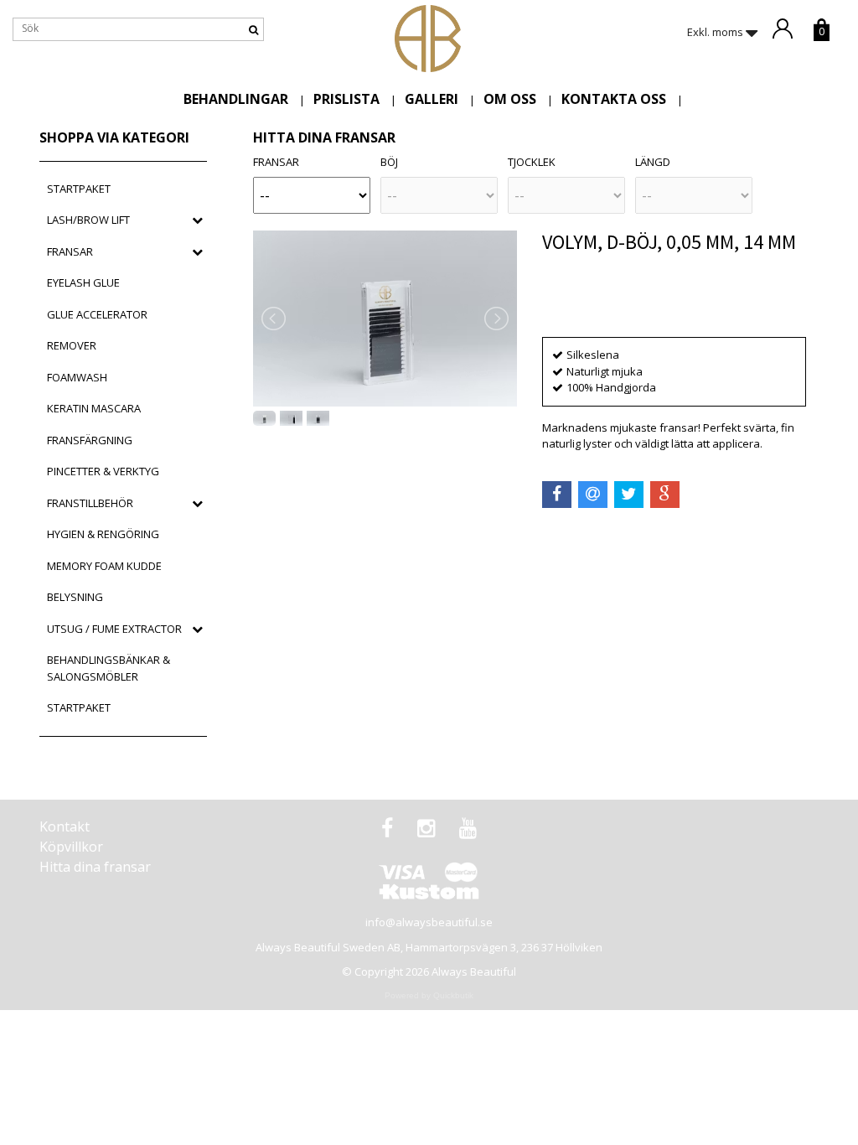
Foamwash (77, 377)
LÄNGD (652, 161)
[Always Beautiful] (428, 36)
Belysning (75, 596)
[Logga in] (789, 29)
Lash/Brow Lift (88, 219)
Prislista (346, 99)
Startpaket (79, 188)
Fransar (70, 251)
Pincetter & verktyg (103, 471)
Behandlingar (235, 99)
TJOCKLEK (532, 161)
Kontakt (64, 826)
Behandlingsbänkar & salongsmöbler (108, 668)
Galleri (431, 99)
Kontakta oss (613, 99)
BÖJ (389, 161)
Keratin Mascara (94, 408)
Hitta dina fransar (95, 866)
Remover (71, 345)
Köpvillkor (71, 846)
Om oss (509, 99)
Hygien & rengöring (103, 533)
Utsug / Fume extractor (114, 628)
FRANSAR (276, 161)
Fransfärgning (89, 440)
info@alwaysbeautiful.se (429, 922)
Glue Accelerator (97, 314)
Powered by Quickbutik (429, 995)
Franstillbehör (90, 502)
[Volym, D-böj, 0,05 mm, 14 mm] (385, 319)
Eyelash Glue (83, 282)
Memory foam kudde (104, 565)
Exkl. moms (716, 31)
